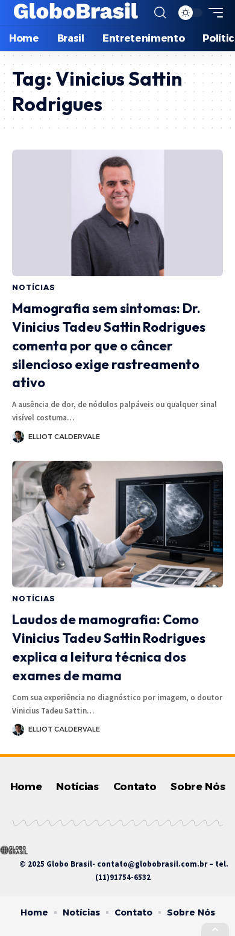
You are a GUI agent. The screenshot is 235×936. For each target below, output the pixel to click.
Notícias (33, 287)
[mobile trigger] (212, 12)
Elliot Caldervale (64, 436)
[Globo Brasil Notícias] (76, 12)
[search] (160, 12)
